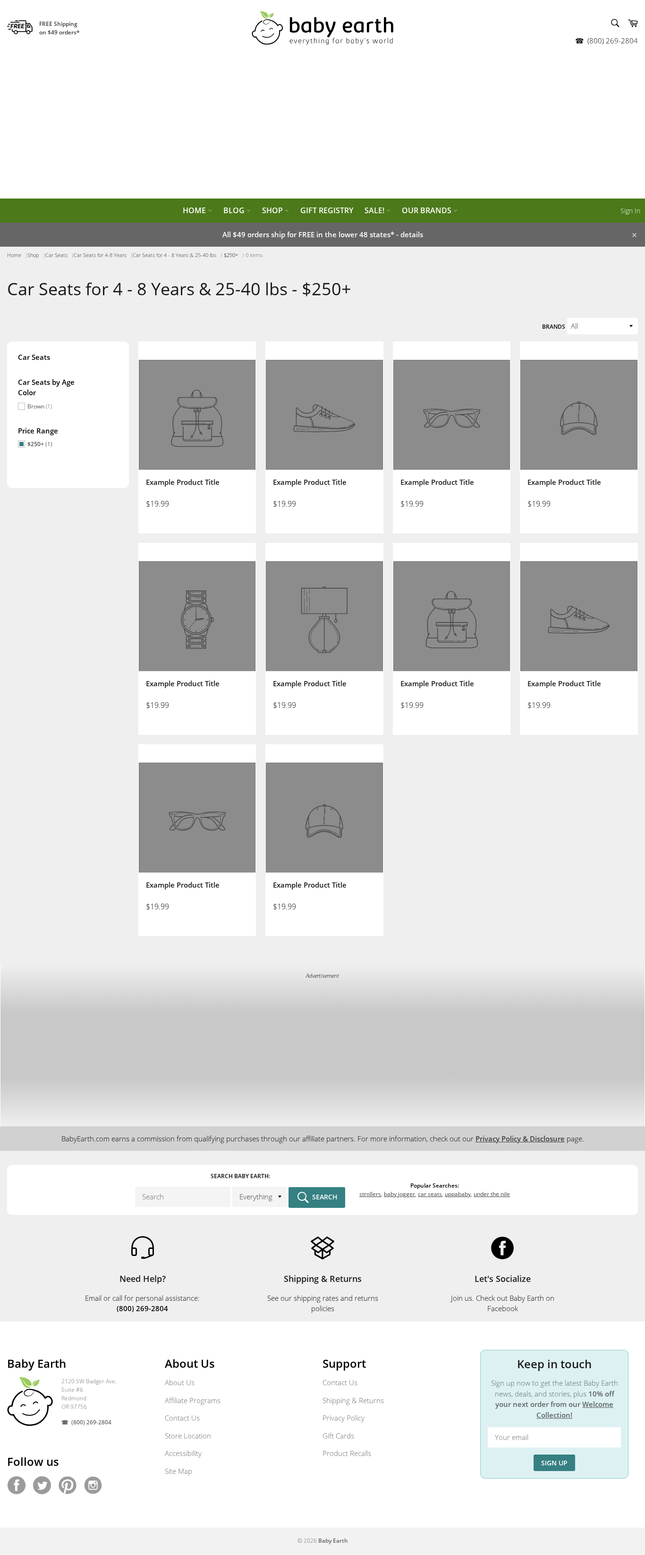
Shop (273, 210)
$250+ (39, 444)
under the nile (492, 1194)
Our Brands (427, 210)
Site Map (178, 1471)
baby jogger (399, 1194)
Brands (553, 327)
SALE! (375, 210)
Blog (234, 210)
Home (195, 210)
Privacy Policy (343, 1417)
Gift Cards (338, 1435)
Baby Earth (333, 1541)
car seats (430, 1194)
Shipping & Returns (353, 1400)
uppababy (458, 1194)
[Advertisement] (322, 127)
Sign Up (554, 1462)
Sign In (630, 210)
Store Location (188, 1435)
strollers (370, 1194)
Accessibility (183, 1453)
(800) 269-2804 (612, 40)
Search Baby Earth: (240, 1176)
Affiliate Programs (193, 1400)
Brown (39, 406)
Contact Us (182, 1417)
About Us (180, 1382)
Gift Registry (326, 210)
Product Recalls (346, 1453)
